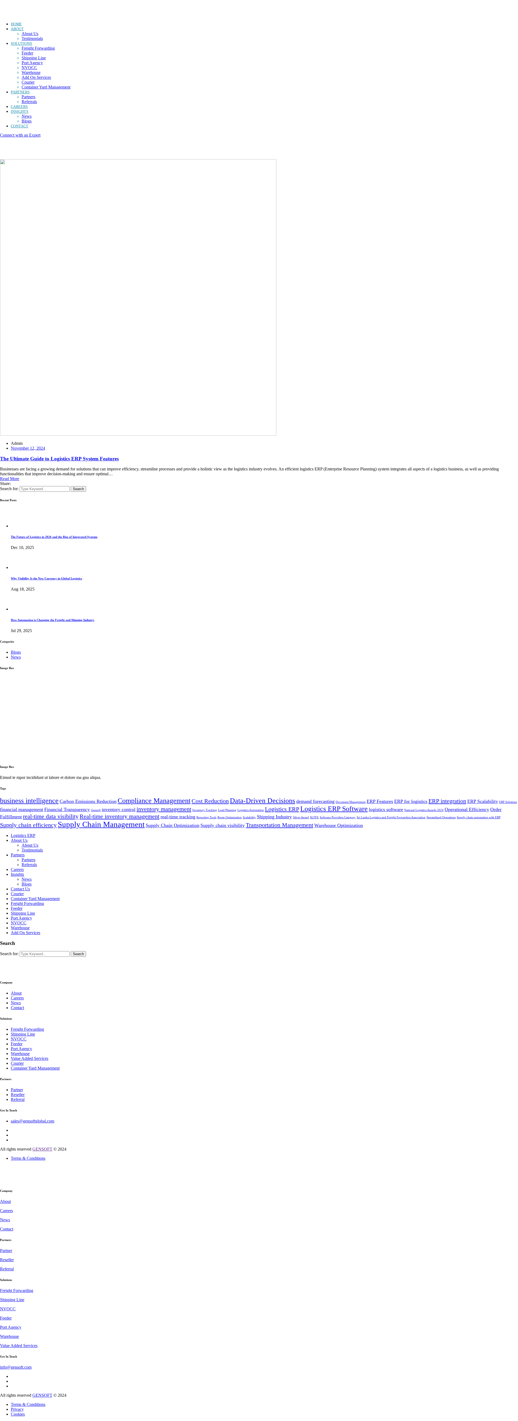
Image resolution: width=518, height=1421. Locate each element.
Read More (9, 478)
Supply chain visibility (222, 825)
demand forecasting (315, 801)
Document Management (351, 802)
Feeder (27, 53)
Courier (28, 82)
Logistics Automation (250, 810)
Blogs (27, 121)
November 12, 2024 (28, 448)
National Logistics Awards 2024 (424, 810)
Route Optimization (229, 817)
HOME (16, 24)
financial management (21, 809)
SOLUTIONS (21, 44)
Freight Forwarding (38, 48)
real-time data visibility (51, 816)
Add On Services (36, 77)
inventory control (118, 809)
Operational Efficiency (467, 809)
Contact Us (20, 889)
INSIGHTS (19, 112)
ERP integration (447, 801)
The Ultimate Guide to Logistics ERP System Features (59, 459)
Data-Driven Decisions (262, 801)
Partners (28, 96)
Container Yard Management (46, 87)
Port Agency (32, 62)
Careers (17, 869)
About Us (30, 33)
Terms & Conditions (28, 1158)
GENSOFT (42, 1149)
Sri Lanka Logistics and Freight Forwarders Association (391, 817)
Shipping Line (34, 58)
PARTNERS (20, 92)
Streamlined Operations (441, 817)
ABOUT (17, 29)
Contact (17, 1007)
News (27, 116)
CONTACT (19, 126)
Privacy (17, 1409)
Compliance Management (154, 801)
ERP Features (380, 801)
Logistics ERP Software (334, 809)
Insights (17, 874)
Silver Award (301, 817)
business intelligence (29, 801)
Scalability (249, 817)
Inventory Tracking (204, 810)
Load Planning (227, 810)
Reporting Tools (206, 817)
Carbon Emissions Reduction (88, 801)
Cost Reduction (210, 801)
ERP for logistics (410, 801)
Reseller (18, 1094)
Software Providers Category (338, 817)
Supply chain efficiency (28, 825)
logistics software (386, 809)
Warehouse (31, 72)
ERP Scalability (482, 801)
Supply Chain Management (101, 824)
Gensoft (96, 810)
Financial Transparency (67, 809)
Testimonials (32, 38)
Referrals (29, 101)
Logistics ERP (282, 809)
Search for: (9, 488)
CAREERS (19, 107)
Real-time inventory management (119, 816)
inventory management (164, 809)
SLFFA (314, 817)
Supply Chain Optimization (172, 825)
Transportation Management (279, 825)
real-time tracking (178, 816)
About (16, 993)
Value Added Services (29, 1058)
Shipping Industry (274, 816)
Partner (17, 1089)
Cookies (18, 1414)
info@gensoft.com (16, 1367)
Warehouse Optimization (338, 825)
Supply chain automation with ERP (478, 817)
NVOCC (29, 67)
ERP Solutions (508, 802)
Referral (18, 1099)
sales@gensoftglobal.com (32, 1121)
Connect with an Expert (20, 135)
